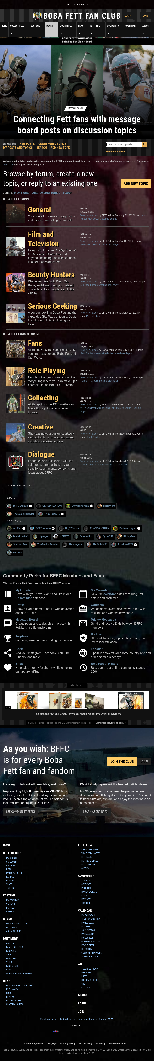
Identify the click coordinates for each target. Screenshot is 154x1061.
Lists (8, 869)
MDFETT (64, 536)
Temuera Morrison (90, 919)
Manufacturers (14, 873)
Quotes (85, 868)
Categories (11, 861)
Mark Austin (87, 934)
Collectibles (17, 26)
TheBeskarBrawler (23, 513)
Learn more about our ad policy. (110, 723)
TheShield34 (100, 544)
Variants (10, 904)
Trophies (21, 636)
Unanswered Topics (52, 144)
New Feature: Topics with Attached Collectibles (104, 464)
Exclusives (12, 989)
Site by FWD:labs (118, 1043)
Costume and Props (91, 953)
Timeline (10, 888)
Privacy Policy (67, 1043)
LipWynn (44, 536)
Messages (86, 899)
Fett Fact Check (14, 1000)
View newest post (89, 215)
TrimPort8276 (52, 513)
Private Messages (103, 619)
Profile (20, 605)
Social (19, 649)
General (39, 209)
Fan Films (11, 958)
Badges (96, 634)
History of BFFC (89, 980)
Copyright (52, 1043)
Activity (85, 880)
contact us (8, 164)
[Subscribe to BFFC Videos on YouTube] (80, 1033)
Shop (19, 663)
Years (9, 884)
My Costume (12, 900)
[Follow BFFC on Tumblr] (74, 1033)
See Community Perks (20, 811)
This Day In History (90, 853)
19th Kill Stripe (93, 316)
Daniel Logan (88, 922)
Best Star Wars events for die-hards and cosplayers (106, 353)
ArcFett (17, 528)
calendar (109, 594)
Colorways (11, 865)
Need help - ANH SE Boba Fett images (100, 244)
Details (10, 907)
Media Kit (86, 972)
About (145, 26)
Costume (35, 26)
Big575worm (72, 528)
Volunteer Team (89, 968)
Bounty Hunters (51, 274)
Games (9, 969)
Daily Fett (11, 943)
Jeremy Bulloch (89, 956)
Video (9, 962)
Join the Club (122, 761)
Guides (9, 993)
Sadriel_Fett (20, 544)
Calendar (130, 26)
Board (49, 26)
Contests (97, 605)
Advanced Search (115, 151)
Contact (85, 987)
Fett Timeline (88, 864)
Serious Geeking (52, 306)
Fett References (89, 861)
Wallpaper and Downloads (20, 973)
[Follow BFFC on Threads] (86, 1033)
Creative (40, 427)
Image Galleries (14, 947)
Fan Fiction (12, 966)
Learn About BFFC (95, 811)
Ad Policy (100, 1043)
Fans (35, 343)
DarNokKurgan (80, 505)
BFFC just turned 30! (77, 4)
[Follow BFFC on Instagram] (62, 1033)
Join (145, 15)
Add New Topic (61, 147)
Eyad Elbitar (87, 945)
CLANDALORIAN (52, 505)
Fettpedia (95, 26)
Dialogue (41, 454)
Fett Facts (86, 857)
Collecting (43, 397)
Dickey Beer (87, 937)
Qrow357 (108, 536)
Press (84, 976)
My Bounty (23, 590)
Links (84, 895)
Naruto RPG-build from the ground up (99, 381)
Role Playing (47, 370)
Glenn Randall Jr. (90, 941)
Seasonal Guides (14, 1004)
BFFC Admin (20, 505)
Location (97, 649)
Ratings (10, 876)
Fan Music (11, 951)
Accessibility (85, 1043)
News (80, 26)
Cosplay (10, 911)
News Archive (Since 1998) (19, 985)
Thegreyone (75, 544)
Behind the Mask (89, 849)
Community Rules (34, 1043)
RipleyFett (109, 505)
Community (113, 26)
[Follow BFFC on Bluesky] (98, 1033)
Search (41, 147)
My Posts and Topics (18, 147)
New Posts (27, 144)
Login (128, 15)
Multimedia (66, 26)
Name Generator (89, 891)
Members (86, 888)
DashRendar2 (21, 536)
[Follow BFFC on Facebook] (56, 1033)
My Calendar (100, 590)
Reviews (10, 880)
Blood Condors (93, 437)
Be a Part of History (105, 663)
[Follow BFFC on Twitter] (68, 1033)
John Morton (88, 930)
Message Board (26, 619)
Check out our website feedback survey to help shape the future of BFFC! (77, 1019)
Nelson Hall (87, 949)
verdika (17, 552)
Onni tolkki (86, 536)
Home (4, 26)
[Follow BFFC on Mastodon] (92, 1033)
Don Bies (85, 926)
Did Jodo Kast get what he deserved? (99, 285)
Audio (9, 954)
